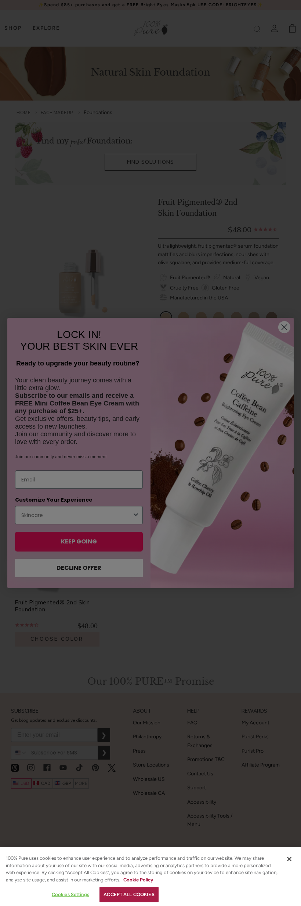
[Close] (289, 859)
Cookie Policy (138, 880)
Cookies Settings (70, 894)
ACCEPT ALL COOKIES (129, 894)
